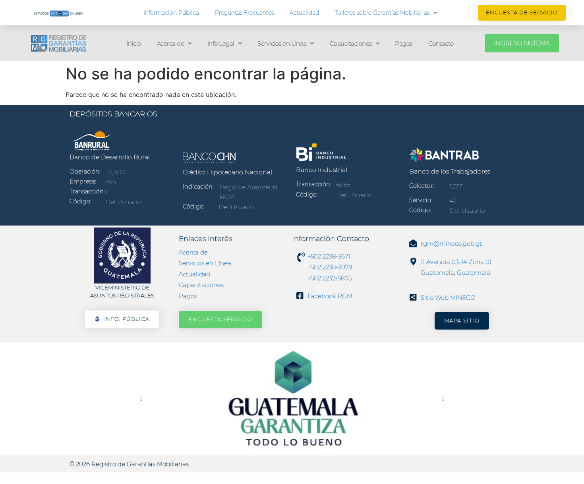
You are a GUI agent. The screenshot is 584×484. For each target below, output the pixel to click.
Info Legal (220, 43)
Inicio (134, 43)
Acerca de (170, 43)
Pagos (403, 43)
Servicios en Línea (281, 43)
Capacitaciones (351, 43)
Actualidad (304, 12)
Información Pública (171, 12)
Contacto (441, 43)
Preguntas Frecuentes (244, 12)
